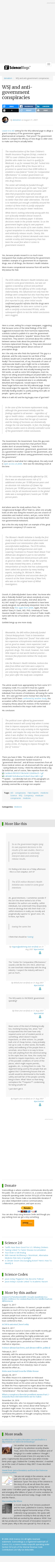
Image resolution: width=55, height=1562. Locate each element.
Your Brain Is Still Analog (15, 1252)
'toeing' (30, 937)
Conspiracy (29, 795)
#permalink (39, 949)
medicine (44, 793)
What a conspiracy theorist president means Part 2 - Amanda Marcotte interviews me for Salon (26, 1395)
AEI (11, 793)
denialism (8, 78)
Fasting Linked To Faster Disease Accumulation (25, 1250)
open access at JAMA (13, 463)
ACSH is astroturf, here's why (15, 1324)
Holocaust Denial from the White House (20, 1371)
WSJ (20, 795)
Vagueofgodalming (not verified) (25, 946)
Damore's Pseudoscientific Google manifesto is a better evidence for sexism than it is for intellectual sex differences (27, 1299)
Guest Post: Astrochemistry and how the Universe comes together (25, 1471)
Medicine (18, 807)
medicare (39, 795)
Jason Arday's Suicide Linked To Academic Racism (26, 1281)
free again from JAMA (24, 607)
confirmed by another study (35, 698)
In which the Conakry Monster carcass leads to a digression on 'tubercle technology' (24, 1440)
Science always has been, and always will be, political (26, 1348)
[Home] (17, 68)
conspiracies (20, 793)
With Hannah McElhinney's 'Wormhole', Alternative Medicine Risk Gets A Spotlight (26, 1256)
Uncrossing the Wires (12, 1501)
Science (13, 795)
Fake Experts (33, 793)
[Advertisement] (27, 32)
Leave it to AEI (8, 130)
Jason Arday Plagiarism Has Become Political (24, 1279)
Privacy (44, 1539)
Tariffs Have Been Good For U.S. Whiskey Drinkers (26, 1247)
